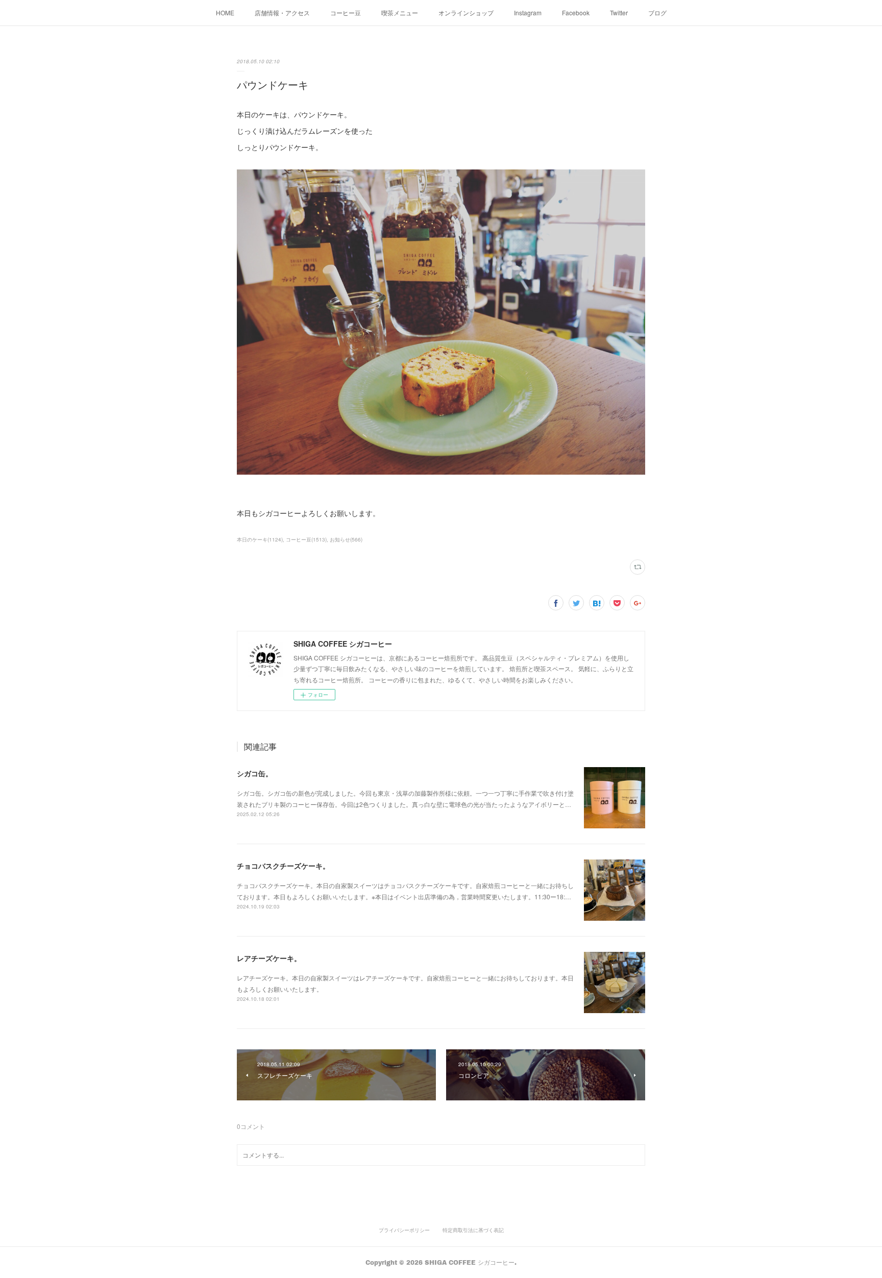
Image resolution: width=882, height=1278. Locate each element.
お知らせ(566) (346, 539)
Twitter (619, 12)
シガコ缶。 (255, 773)
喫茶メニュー (399, 12)
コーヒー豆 (345, 12)
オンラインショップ (466, 12)
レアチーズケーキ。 (269, 958)
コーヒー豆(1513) (306, 539)
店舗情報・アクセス (282, 12)
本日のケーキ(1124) (260, 539)
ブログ (657, 12)
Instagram (528, 12)
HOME (225, 12)
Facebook (576, 12)
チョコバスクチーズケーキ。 (283, 866)
